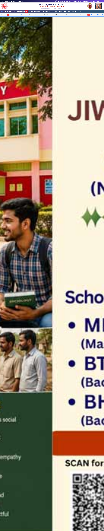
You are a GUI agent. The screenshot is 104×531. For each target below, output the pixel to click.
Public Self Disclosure (76, 11)
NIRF (81, 1)
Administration (12, 11)
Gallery (69, 11)
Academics (31, 11)
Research (37, 11)
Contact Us (85, 1)
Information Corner (55, 11)
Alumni (48, 11)
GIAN (74, 1)
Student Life (43, 11)
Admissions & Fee (22, 11)
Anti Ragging (69, 1)
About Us (5, 11)
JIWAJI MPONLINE (62, 1)
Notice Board (64, 11)
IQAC (77, 1)
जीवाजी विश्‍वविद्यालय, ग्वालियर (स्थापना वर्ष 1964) (12, 1)
